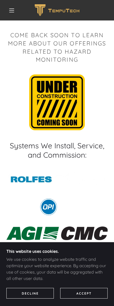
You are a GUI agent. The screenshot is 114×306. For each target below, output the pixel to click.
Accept (84, 293)
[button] (11, 10)
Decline (30, 293)
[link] (57, 10)
